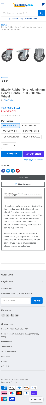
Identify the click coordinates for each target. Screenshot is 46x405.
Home (4, 25)
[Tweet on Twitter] (8, 171)
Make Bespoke (24, 184)
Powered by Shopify (9, 382)
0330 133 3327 (21, 329)
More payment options (33, 160)
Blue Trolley (9, 100)
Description (23, 178)
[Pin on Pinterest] (18, 171)
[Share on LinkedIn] (13, 171)
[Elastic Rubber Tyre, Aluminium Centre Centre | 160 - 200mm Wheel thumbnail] (4, 80)
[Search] (41, 13)
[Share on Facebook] (3, 171)
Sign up (37, 300)
